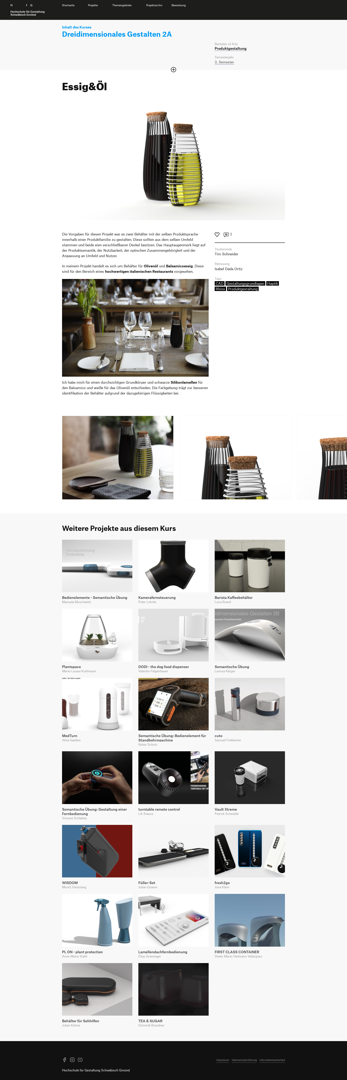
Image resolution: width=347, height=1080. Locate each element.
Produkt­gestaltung (231, 48)
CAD (220, 283)
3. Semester (224, 62)
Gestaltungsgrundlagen (245, 283)
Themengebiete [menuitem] (122, 5)
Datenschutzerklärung (244, 1060)
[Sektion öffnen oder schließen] (173, 70)
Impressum (222, 1060)
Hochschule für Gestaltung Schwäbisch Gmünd (96, 1070)
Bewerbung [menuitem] (178, 5)
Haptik (272, 283)
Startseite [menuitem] (68, 5)
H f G (27, 10)
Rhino (220, 289)
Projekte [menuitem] (93, 5)
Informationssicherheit (272, 1060)
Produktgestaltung (243, 289)
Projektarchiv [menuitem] (154, 5)
